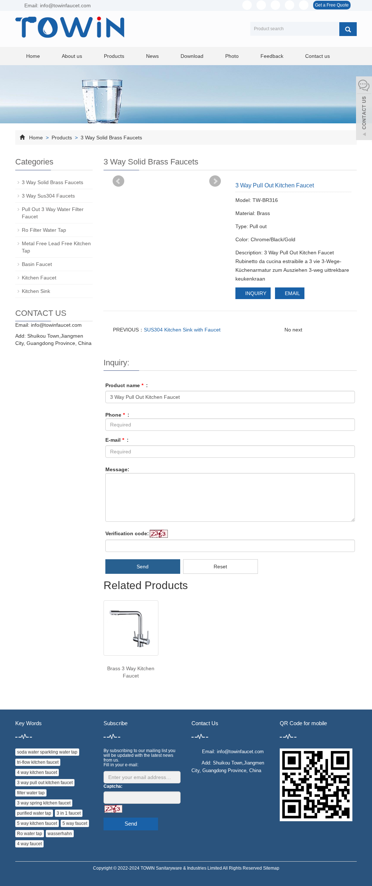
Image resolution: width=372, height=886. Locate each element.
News (152, 56)
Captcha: (113, 786)
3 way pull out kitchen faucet (45, 782)
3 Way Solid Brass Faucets (110, 137)
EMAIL (291, 293)
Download (192, 56)
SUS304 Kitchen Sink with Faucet (182, 330)
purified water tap (34, 813)
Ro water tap (29, 833)
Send (143, 566)
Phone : (117, 415)
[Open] (364, 109)
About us (72, 56)
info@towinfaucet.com (56, 325)
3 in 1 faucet (69, 813)
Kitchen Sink (36, 291)
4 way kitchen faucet (37, 772)
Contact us (317, 56)
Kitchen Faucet (39, 278)
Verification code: (127, 533)
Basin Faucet (37, 264)
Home (33, 56)
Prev (118, 181)
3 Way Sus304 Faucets (48, 196)
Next (215, 181)
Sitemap (271, 868)
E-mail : (117, 440)
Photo (232, 56)
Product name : (126, 385)
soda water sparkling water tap (47, 752)
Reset (220, 566)
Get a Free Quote (332, 5)
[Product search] (348, 29)
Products (114, 56)
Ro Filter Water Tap (44, 230)
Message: (117, 469)
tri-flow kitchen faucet (37, 762)
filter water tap (31, 792)
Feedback (271, 56)
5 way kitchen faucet (37, 823)
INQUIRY (255, 293)
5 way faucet (74, 823)
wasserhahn (60, 833)
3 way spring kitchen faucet (43, 803)
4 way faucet (29, 843)
